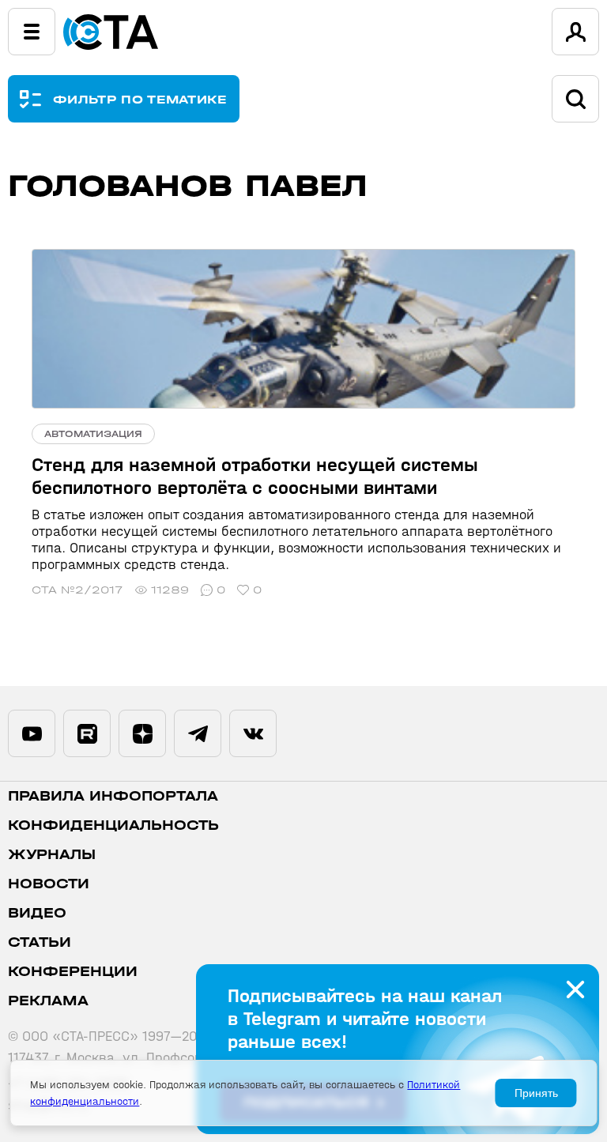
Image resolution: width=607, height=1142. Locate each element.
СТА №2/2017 (77, 590)
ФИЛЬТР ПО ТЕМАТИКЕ (140, 99)
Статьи (39, 942)
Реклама (48, 1001)
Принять (536, 1093)
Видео (37, 913)
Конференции (73, 971)
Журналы (52, 854)
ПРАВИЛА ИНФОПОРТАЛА (113, 796)
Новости (48, 884)
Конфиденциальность (113, 825)
